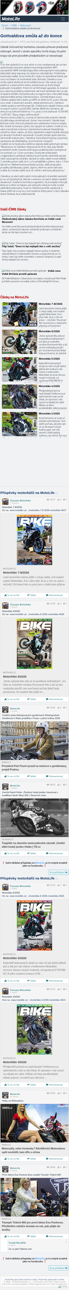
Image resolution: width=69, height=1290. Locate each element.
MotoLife (15, 708)
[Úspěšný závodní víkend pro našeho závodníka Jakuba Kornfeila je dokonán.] (34, 226)
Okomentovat (55, 595)
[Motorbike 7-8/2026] (34, 314)
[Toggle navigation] (62, 19)
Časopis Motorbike (20, 500)
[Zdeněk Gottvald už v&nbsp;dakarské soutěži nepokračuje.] (1, 61)
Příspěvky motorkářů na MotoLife (29, 493)
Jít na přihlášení (57, 872)
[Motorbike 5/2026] (34, 369)
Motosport (25, 25)
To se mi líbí (13, 595)
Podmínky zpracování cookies (51, 1279)
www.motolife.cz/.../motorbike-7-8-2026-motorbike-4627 (38, 510)
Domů (5, 25)
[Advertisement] (34, 464)
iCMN (14, 25)
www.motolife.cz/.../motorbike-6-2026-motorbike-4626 (37, 614)
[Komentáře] (64, 499)
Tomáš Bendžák (17, 1242)
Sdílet (33, 595)
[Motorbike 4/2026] (34, 396)
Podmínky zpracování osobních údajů (21, 1279)
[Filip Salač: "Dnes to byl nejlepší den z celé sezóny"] (34, 254)
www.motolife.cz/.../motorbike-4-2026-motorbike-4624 (38, 1000)
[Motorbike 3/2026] (34, 424)
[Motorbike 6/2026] (34, 342)
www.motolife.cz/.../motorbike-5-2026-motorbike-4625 (37, 896)
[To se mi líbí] (58, 499)
